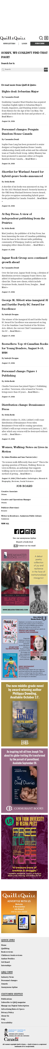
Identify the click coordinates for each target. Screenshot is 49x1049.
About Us (5, 1016)
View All (5, 524)
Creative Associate (9, 492)
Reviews (15, 482)
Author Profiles (8, 959)
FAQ (3, 1019)
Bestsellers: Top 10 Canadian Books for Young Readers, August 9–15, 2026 (25, 348)
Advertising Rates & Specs (12, 1009)
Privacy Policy (7, 1013)
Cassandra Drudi (12, 97)
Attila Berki (10, 182)
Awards (4, 984)
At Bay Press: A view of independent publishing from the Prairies (23, 219)
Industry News (7, 977)
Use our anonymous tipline (24, 538)
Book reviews (7, 952)
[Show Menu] (46, 38)
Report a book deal (24, 542)
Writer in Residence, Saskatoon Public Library (21, 516)
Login (24, 44)
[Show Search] (41, 38)
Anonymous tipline (9, 987)
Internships (6, 966)
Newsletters (9, 44)
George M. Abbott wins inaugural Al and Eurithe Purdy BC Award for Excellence (25, 305)
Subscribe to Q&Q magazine (13, 1003)
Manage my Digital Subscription (15, 1006)
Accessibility (6, 1023)
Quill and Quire (16, 39)
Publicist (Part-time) (10, 508)
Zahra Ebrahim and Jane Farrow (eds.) (21, 457)
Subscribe (39, 43)
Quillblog (5, 949)
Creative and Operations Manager (16, 500)
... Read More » (30, 159)
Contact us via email (27, 546)
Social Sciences (27, 482)
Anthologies (32, 479)
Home (3, 945)
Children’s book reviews (11, 956)
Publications (6, 999)
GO (46, 70)
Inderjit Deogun (11, 315)
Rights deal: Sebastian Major (20, 91)
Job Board (5, 962)
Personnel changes (9, 981)
